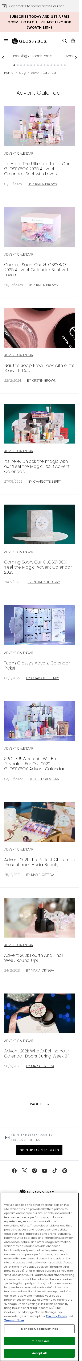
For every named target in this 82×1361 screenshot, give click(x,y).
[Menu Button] (4, 40)
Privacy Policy (56, 1316)
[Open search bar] (64, 40)
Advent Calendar (44, 73)
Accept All (39, 1353)
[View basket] (72, 40)
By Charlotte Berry (44, 481)
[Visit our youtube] (45, 1171)
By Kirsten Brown (42, 183)
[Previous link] (3, 58)
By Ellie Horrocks (44, 778)
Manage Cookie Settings (39, 1329)
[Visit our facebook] (14, 1171)
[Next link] (76, 58)
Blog (22, 73)
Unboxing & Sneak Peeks (32, 55)
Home (8, 73)
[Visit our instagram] (34, 1171)
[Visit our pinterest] (65, 1171)
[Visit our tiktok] (55, 1171)
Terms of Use (14, 1320)
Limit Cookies (39, 1341)
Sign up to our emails (39, 1150)
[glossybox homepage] (32, 40)
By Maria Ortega (40, 874)
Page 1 (35, 1104)
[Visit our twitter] (24, 1171)
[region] (39, 1277)
